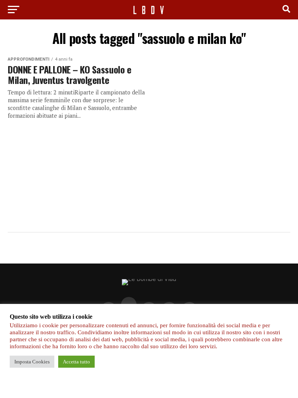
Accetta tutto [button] (76, 362)
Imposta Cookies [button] (32, 362)
